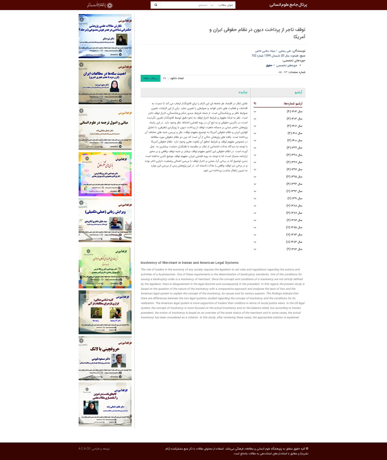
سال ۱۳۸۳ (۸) (294, 242)
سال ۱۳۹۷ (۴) (294, 162)
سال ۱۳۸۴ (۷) (294, 235)
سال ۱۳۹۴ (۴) (294, 184)
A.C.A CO (84, 449)
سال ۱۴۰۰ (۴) (294, 140)
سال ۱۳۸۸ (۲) (294, 206)
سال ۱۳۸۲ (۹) (294, 249)
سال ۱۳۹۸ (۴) (294, 155)
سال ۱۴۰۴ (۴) (294, 111)
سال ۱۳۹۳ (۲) (294, 191)
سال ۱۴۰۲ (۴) (294, 126)
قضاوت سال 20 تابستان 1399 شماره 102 (275, 56)
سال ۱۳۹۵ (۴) (294, 177)
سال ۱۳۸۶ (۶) (294, 220)
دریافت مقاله (150, 78)
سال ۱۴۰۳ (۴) (294, 119)
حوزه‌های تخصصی (286, 65)
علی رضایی (285, 51)
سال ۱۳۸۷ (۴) (294, 213)
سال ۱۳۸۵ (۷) (294, 227)
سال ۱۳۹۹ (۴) (294, 148)
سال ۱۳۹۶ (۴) (294, 169)
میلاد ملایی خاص (265, 51)
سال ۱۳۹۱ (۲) (294, 198)
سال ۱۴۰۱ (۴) (295, 133)
